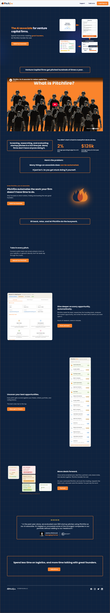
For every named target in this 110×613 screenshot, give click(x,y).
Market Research (44, 299)
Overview (15, 299)
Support (82, 3)
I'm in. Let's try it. (65, 326)
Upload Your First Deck (19, 260)
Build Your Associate (20, 44)
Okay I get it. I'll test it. (16, 381)
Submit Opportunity (57, 267)
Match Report (30, 299)
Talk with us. (54, 512)
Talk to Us (91, 3)
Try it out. (63, 431)
